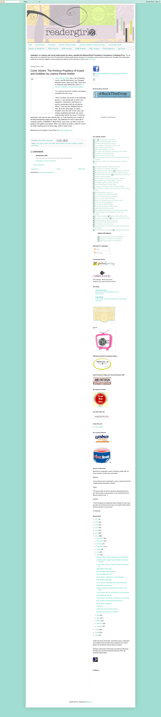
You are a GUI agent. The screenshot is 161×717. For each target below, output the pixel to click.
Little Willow (99, 297)
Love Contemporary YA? (104, 574)
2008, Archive (80, 49)
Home (58, 169)
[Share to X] (62, 140)
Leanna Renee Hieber (62, 78)
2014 (97, 527)
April (98, 618)
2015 (97, 525)
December (100, 538)
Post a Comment (38, 165)
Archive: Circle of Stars (67, 45)
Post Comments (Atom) (46, 172)
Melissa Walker (60, 143)
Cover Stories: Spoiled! (103, 603)
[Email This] (58, 140)
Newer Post (34, 169)
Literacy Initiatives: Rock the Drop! (92, 45)
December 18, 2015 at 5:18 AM (46, 161)
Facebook (92, 59)
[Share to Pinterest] (67, 140)
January (99, 626)
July (98, 552)
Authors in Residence (37, 49)
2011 (97, 536)
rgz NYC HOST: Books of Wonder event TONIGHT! (112, 557)
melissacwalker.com (65, 130)
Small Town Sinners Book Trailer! (107, 609)
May (98, 615)
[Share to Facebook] (64, 140)
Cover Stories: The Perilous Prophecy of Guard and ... (113, 598)
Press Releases (108, 49)
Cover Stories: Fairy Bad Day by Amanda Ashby (111, 582)
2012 (97, 533)
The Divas (51, 45)
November (100, 541)
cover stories (39, 143)
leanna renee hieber (49, 143)
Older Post (81, 169)
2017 (97, 519)
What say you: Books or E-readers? (107, 612)
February (100, 623)
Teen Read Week (114, 45)
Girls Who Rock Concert (104, 595)
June (98, 555)
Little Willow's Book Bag (104, 569)
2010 (97, 630)
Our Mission (39, 45)
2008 (97, 635)
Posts (97, 249)
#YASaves (99, 606)
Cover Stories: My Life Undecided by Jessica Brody (112, 592)
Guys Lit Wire (99, 427)
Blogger (89, 702)
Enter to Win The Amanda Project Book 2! (109, 601)
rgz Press (121, 49)
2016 (97, 522)
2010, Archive (53, 49)
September (100, 546)
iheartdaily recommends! (104, 585)
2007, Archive (94, 49)
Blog (30, 45)
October (99, 544)
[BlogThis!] (60, 140)
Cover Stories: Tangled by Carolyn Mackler (110, 577)
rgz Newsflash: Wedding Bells (106, 571)
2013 (97, 530)
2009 (97, 632)
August (99, 549)
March (99, 621)
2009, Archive (67, 49)
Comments (99, 253)
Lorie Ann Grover (101, 290)
